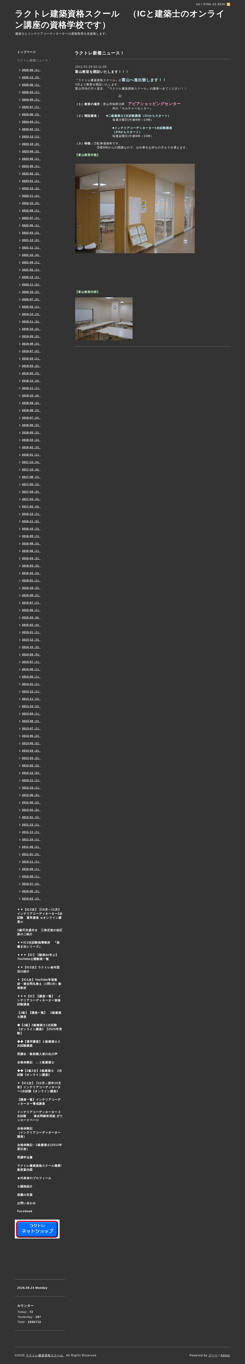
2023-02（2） (31, 173)
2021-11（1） (31, 247)
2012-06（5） (31, 795)
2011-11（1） (31, 832)
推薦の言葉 (25, 1194)
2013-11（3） (31, 698)
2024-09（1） (31, 99)
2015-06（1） (31, 610)
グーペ (213, 1355)
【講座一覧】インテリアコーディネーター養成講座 (39, 1101)
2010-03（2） (31, 898)
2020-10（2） (31, 291)
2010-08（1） (31, 876)
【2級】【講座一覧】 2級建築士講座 (39, 1014)
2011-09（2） (31, 846)
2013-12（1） (31, 691)
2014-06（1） (31, 669)
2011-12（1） (31, 824)
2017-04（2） (31, 491)
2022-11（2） (31, 195)
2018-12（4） (31, 380)
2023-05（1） (31, 166)
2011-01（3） (31, 854)
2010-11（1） (31, 861)
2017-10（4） (31, 469)
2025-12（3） (31, 77)
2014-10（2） (31, 647)
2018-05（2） (31, 432)
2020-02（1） (31, 306)
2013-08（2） (31, 721)
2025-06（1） (31, 84)
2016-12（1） (31, 513)
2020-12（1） (31, 277)
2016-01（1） (31, 580)
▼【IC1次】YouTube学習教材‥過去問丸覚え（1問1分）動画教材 (39, 984)
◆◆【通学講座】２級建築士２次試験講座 (39, 1043)
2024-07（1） (31, 106)
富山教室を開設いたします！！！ (102, 72)
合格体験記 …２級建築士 (37, 1062)
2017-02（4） (31, 506)
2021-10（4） (31, 254)
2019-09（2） (31, 336)
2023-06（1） (31, 158)
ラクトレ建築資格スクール (45, 1355)
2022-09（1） (31, 210)
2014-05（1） (31, 676)
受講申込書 (25, 1157)
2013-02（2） (31, 765)
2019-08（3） (31, 343)
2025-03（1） (31, 92)
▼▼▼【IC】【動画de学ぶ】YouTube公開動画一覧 (38, 957)
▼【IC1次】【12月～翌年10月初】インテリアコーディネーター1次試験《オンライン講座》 (41, 1087)
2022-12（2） (31, 188)
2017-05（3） (31, 484)
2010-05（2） (31, 891)
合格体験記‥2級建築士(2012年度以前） (39, 1147)
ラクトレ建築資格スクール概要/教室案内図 (39, 1167)
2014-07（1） (31, 661)
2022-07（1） (31, 217)
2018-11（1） (31, 388)
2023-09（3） (31, 151)
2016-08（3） (31, 543)
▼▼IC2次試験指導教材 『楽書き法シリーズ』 (38, 944)
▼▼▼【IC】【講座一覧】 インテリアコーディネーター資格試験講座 (39, 1000)
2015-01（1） (31, 632)
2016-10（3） (31, 528)
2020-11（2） (31, 284)
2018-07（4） (31, 417)
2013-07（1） (31, 728)
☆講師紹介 (25, 1186)
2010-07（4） (31, 883)
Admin (225, 1355)
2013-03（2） (31, 758)
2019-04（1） (31, 358)
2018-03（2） (31, 439)
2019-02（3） (31, 373)
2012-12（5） (31, 772)
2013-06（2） (31, 735)
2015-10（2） (31, 587)
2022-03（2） (31, 232)
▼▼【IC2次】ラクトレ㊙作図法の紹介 (38, 969)
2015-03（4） (31, 617)
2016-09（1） (31, 536)
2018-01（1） (31, 454)
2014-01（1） (31, 684)
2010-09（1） (31, 869)
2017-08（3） (31, 476)
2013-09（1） (31, 713)
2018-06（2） (31, 425)
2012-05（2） (31, 802)
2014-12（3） (31, 639)
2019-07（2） (31, 351)
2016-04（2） (31, 558)
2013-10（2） (31, 706)
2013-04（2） (31, 750)
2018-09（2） (31, 402)
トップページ (26, 52)
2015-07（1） (31, 602)
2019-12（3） (31, 314)
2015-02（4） (31, 624)
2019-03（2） (31, 365)
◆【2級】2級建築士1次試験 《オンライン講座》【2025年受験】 (39, 1029)
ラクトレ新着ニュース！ (34, 60)
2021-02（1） (31, 269)
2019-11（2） (31, 321)
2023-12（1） (31, 136)
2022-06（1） (31, 225)
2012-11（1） (31, 780)
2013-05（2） (31, 743)
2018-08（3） (31, 410)
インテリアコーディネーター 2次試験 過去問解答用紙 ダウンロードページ (40, 1116)
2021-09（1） (31, 262)
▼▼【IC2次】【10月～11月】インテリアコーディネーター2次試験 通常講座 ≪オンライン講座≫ (40, 915)
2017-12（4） (31, 462)
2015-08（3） (31, 595)
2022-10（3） (31, 203)
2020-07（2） (31, 299)
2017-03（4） (31, 499)
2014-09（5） (31, 654)
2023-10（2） (31, 143)
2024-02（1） (31, 129)
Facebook (25, 1211)
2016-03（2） (31, 565)
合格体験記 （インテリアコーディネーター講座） (41, 1132)
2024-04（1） (31, 121)
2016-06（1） (31, 550)
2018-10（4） (31, 395)
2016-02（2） (31, 573)
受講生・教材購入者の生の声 (37, 1054)
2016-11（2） (31, 521)
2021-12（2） (31, 240)
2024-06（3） (31, 114)
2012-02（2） (31, 809)
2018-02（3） (31, 447)
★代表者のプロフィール (34, 1178)
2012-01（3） (31, 817)
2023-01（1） (31, 180)
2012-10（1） (31, 787)
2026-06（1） (31, 69)
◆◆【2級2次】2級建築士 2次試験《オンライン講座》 (39, 1072)
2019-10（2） (31, 328)
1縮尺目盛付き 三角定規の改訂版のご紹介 (40, 932)
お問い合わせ (26, 1203)
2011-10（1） (31, 839)
